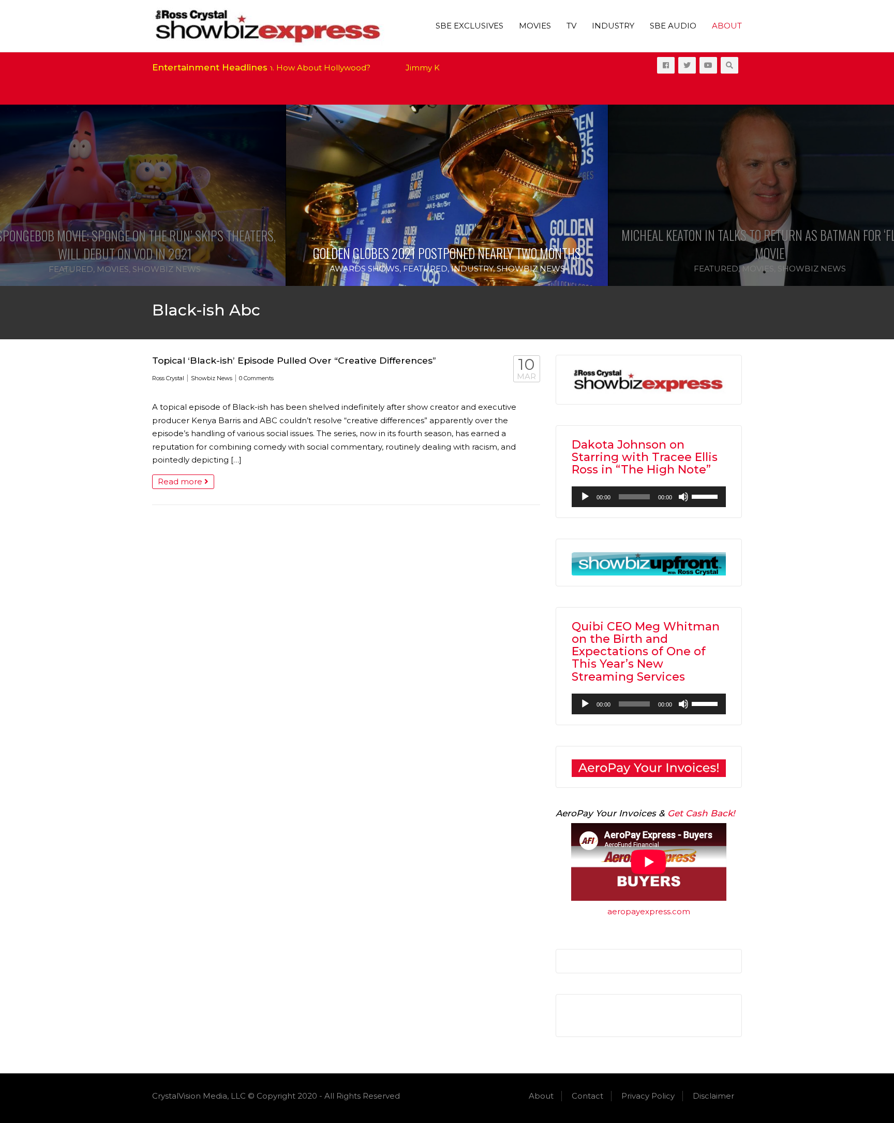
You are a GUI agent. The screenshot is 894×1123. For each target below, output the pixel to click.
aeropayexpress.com (648, 911)
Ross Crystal (168, 378)
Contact (587, 1096)
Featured (71, 269)
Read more (181, 481)
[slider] (706, 495)
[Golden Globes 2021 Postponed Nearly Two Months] (447, 195)
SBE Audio (673, 26)
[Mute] (683, 497)
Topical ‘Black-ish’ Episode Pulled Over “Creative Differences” (294, 360)
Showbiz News (166, 269)
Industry (613, 26)
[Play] (585, 497)
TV (571, 26)
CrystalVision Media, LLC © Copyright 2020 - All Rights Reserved (276, 1096)
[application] (649, 496)
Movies (535, 26)
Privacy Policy (648, 1096)
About (727, 26)
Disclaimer (713, 1096)
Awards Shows (364, 268)
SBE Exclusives (469, 26)
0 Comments (256, 378)
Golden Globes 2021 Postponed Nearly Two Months (447, 253)
